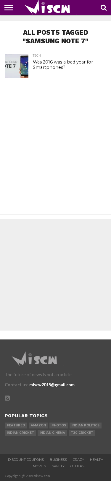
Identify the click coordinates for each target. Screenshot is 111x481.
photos (59, 425)
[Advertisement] (55, 153)
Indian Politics (85, 425)
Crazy (78, 460)
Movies (39, 466)
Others (77, 466)
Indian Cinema (52, 433)
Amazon (38, 425)
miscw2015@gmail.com (52, 384)
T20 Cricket (82, 433)
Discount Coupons (26, 460)
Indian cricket (20, 433)
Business (58, 460)
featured (16, 425)
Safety (58, 466)
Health (96, 460)
